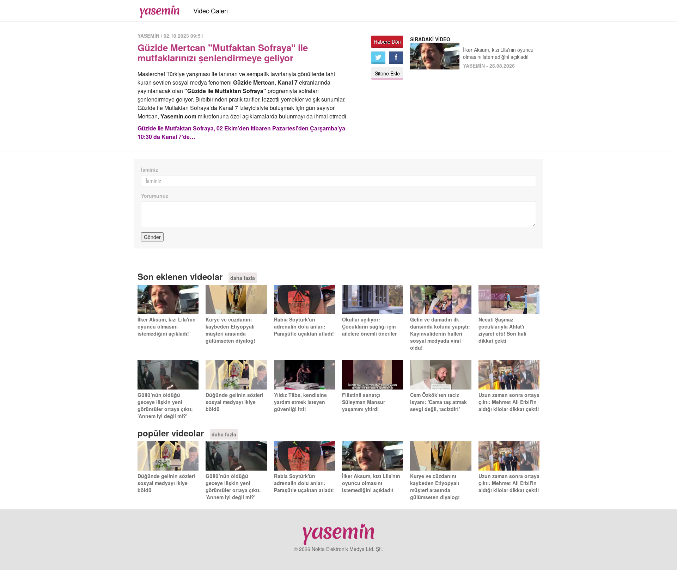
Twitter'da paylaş (378, 57)
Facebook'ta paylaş (396, 57)
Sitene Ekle (387, 73)
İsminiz (149, 169)
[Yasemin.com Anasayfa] (157, 9)
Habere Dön (387, 41)
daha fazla (242, 277)
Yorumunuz (154, 195)
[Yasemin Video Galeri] (206, 9)
